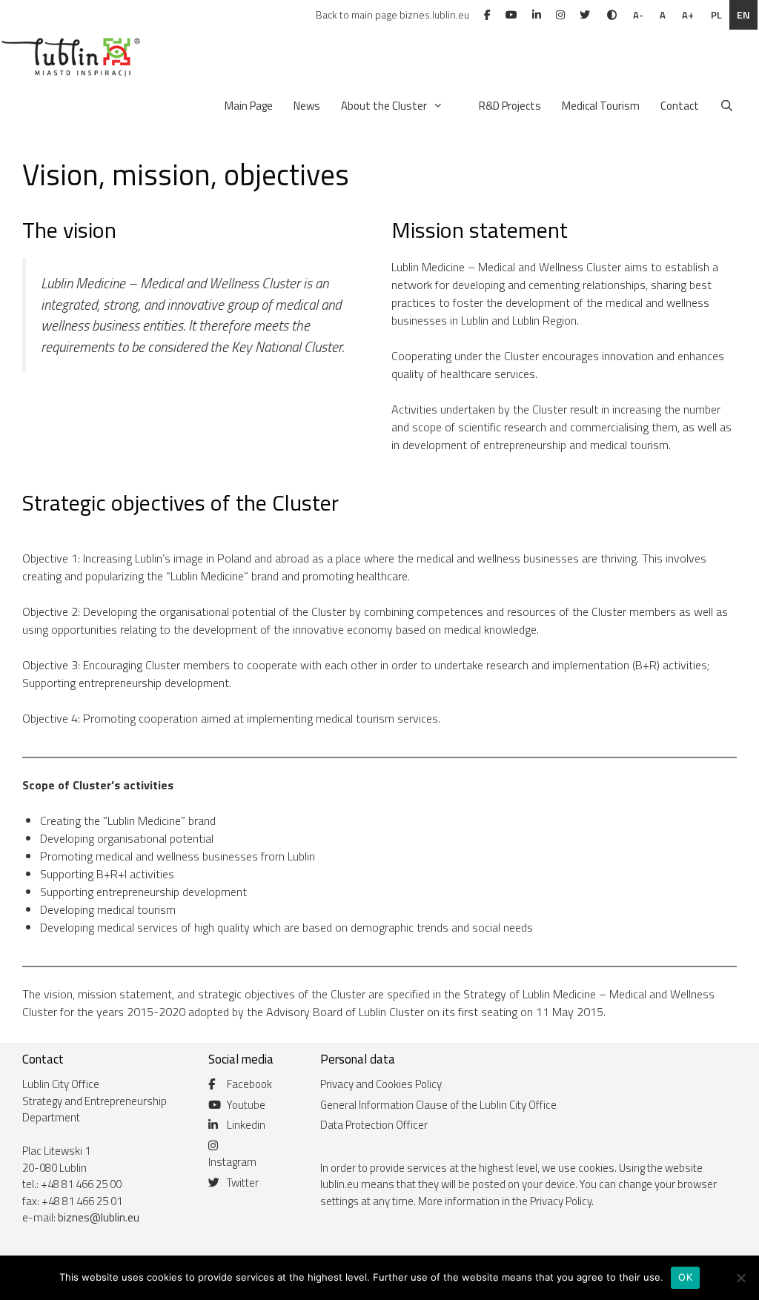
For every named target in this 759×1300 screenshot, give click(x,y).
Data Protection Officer (374, 1124)
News (307, 105)
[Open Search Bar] (726, 106)
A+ (688, 14)
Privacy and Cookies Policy (381, 1083)
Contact (679, 105)
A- (638, 14)
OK (685, 1277)
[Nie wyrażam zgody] (740, 1277)
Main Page (249, 105)
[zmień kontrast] (612, 15)
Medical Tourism (601, 105)
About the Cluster (384, 105)
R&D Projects (510, 105)
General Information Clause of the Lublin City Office (438, 1104)
